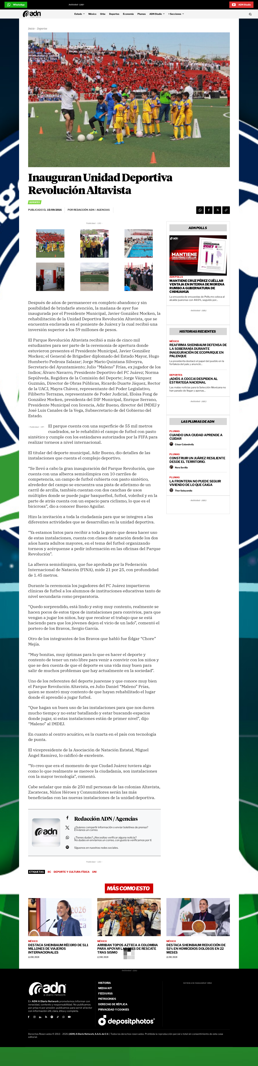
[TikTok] (58, 1017)
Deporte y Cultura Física (72, 871)
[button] (226, 14)
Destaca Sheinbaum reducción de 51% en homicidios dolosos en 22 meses (196, 948)
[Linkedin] (40, 1017)
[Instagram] (34, 1017)
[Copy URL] (226, 210)
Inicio (31, 28)
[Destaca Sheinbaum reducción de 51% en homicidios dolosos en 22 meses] (198, 917)
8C (49, 871)
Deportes (42, 28)
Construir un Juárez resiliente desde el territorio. (197, 460)
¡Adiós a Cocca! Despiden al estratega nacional (193, 380)
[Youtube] (69, 1017)
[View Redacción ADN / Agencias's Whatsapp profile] (67, 837)
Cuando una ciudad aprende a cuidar (195, 437)
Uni (94, 871)
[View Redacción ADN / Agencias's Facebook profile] (67, 818)
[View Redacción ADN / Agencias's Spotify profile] (67, 847)
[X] (217, 210)
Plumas (174, 431)
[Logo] (32, 14)
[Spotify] (52, 1017)
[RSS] (46, 1017)
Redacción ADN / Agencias (105, 819)
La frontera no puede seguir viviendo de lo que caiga (195, 483)
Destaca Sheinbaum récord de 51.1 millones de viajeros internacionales (58, 948)
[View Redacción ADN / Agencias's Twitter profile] (67, 827)
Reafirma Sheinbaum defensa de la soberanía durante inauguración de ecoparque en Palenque (198, 350)
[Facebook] (208, 210)
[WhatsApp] (200, 210)
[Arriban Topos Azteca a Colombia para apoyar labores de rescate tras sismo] (129, 917)
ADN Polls (176, 277)
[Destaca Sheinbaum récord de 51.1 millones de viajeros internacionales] (60, 917)
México (174, 341)
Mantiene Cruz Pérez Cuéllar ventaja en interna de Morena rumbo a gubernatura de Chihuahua (196, 286)
